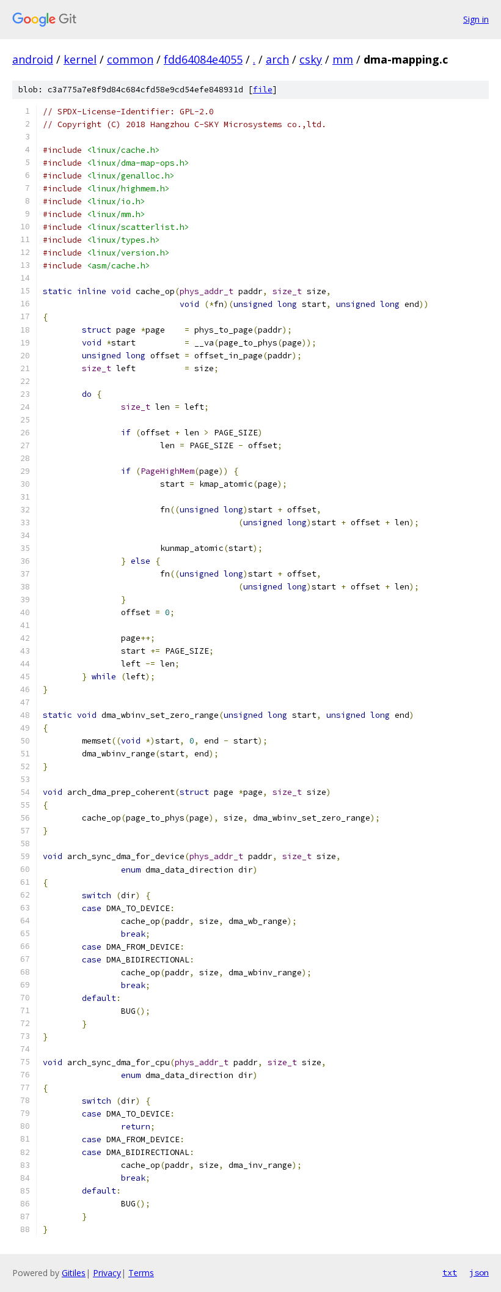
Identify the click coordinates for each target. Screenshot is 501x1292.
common (130, 59)
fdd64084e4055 (203, 59)
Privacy (107, 1273)
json (479, 1272)
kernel (80, 59)
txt (449, 1272)
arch (277, 59)
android (32, 59)
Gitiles (74, 1273)
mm (342, 59)
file (262, 89)
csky (310, 59)
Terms (141, 1273)
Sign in (476, 19)
